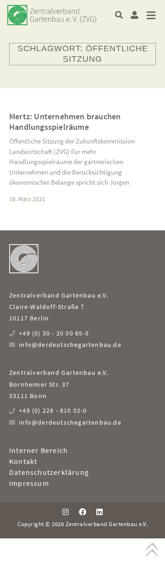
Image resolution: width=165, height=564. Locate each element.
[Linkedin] (99, 512)
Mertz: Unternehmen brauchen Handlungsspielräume (65, 121)
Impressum (29, 483)
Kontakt (23, 461)
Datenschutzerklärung (49, 472)
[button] (119, 15)
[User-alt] (134, 15)
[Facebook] (82, 512)
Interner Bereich (38, 450)
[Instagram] (65, 512)
